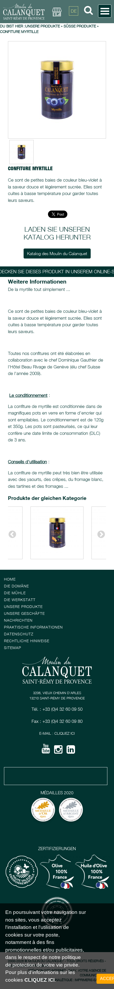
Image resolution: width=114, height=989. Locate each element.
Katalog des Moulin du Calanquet (57, 253)
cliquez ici (39, 980)
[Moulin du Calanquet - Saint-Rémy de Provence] (24, 12)
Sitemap (12, 647)
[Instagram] (58, 751)
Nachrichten (18, 620)
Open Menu (104, 11)
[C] (57, 90)
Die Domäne (16, 586)
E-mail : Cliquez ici (57, 733)
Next (99, 532)
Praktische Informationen (33, 627)
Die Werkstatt (20, 599)
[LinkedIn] (71, 751)
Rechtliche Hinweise (26, 641)
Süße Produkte (80, 26)
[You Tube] (46, 750)
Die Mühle (15, 593)
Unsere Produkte (42, 26)
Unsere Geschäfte (24, 613)
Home (10, 579)
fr (73, 23)
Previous (10, 532)
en (74, 34)
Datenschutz (18, 634)
